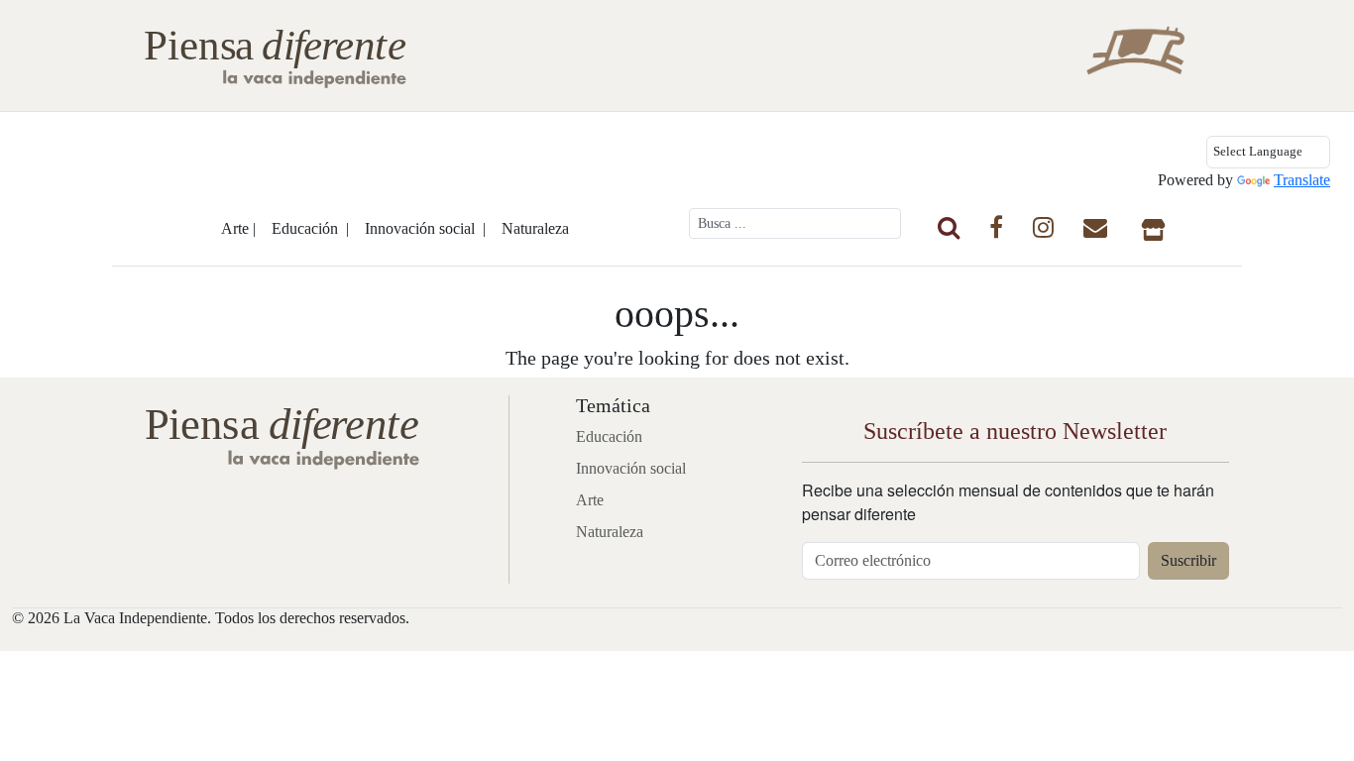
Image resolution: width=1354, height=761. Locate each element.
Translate (1302, 179)
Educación (609, 436)
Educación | (310, 228)
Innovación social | (425, 228)
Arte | (238, 228)
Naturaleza (535, 228)
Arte (590, 499)
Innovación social (631, 468)
